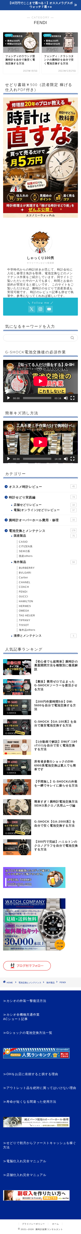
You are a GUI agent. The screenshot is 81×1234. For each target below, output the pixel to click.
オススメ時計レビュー (42, 486)
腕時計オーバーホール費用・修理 (42, 520)
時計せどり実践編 (42, 497)
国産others (26, 556)
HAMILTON (26, 601)
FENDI (23, 591)
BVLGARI (25, 572)
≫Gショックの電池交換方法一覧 (27, 1032)
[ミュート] (66, 398)
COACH (24, 586)
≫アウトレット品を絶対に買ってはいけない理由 (39, 1088)
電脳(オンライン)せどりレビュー (44, 510)
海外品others (27, 629)
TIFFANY (24, 620)
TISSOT (24, 625)
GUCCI (23, 596)
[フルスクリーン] (72, 398)
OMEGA (24, 610)
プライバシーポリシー (33, 1224)
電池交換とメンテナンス (42, 530)
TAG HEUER (27, 615)
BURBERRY (27, 567)
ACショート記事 (15, 1019)
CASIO (23, 541)
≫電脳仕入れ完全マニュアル (24, 1161)
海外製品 (44, 562)
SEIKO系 (24, 551)
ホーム (55, 1224)
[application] (40, 381)
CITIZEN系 (26, 546)
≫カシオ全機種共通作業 (21, 1014)
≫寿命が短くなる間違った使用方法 (29, 1101)
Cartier (23, 577)
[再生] (8, 398)
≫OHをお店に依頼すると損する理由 (30, 1074)
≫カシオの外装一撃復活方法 (24, 1001)
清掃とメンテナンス (44, 635)
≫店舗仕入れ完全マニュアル (24, 1175)
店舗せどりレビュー (44, 504)
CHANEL (25, 582)
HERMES (25, 606)
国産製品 (44, 535)
